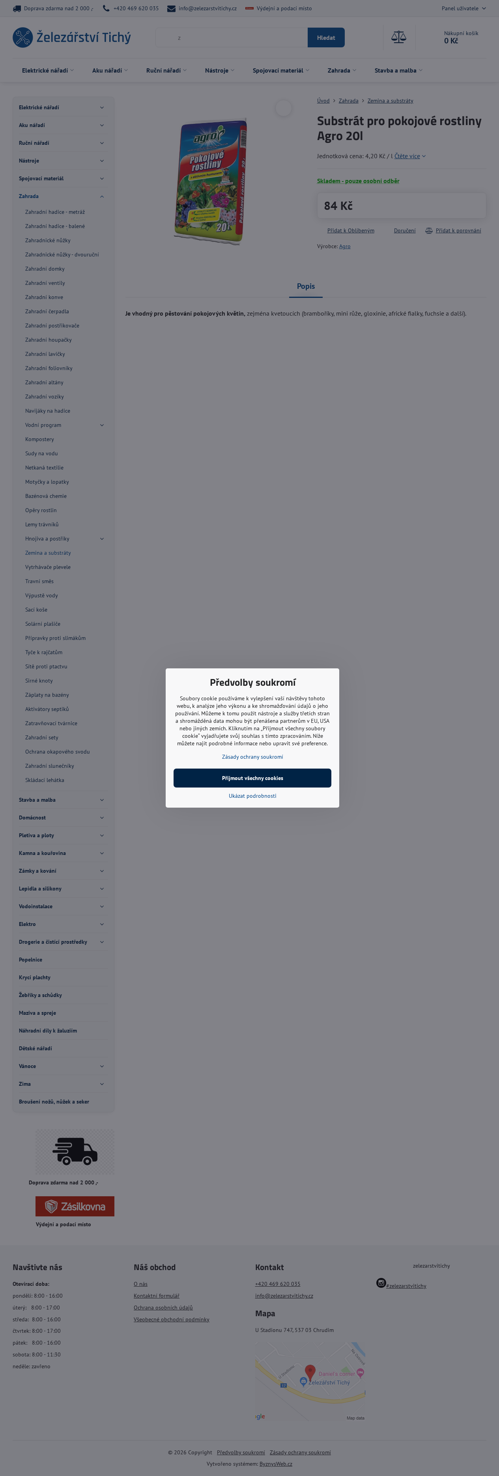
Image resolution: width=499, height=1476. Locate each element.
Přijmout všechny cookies (252, 778)
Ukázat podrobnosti (253, 795)
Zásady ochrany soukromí (252, 756)
